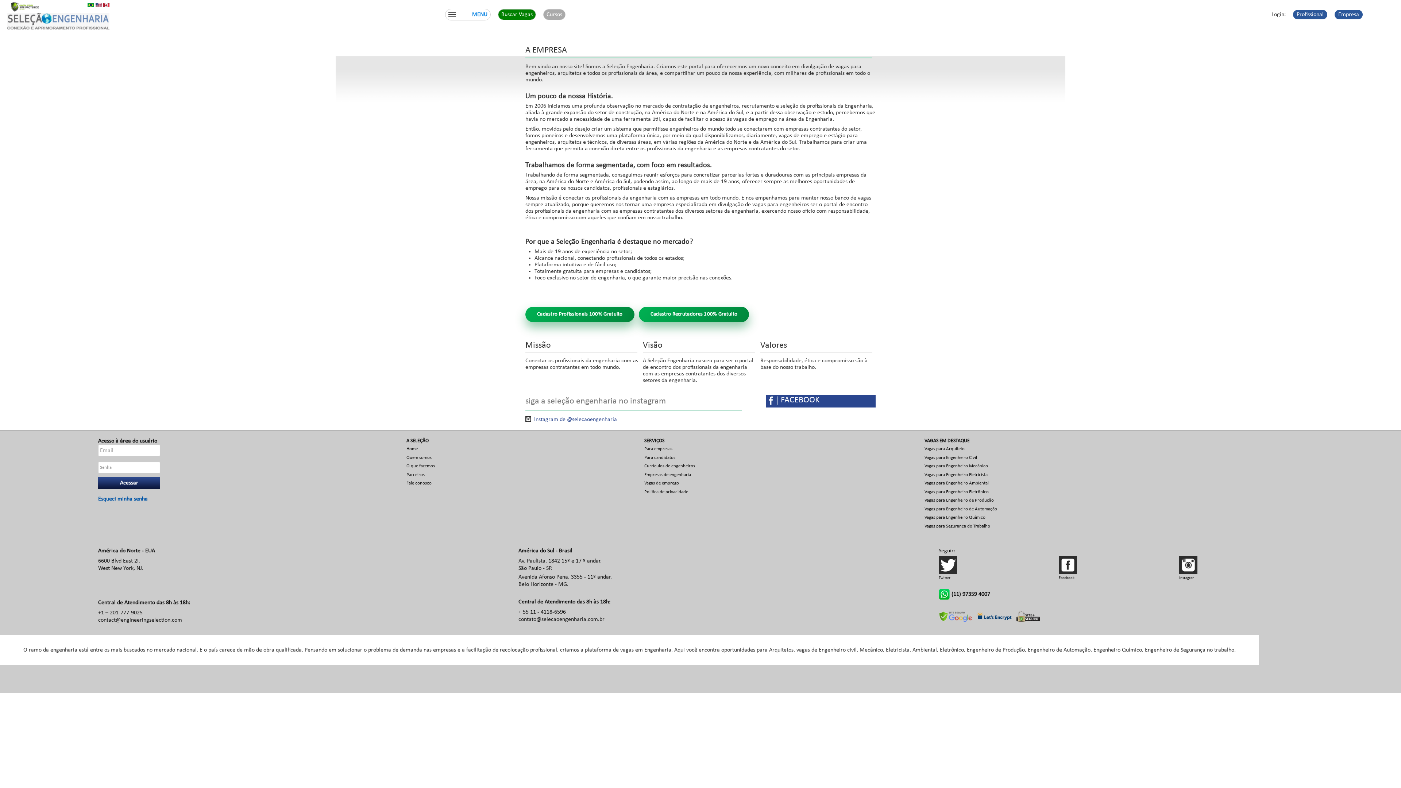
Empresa (1348, 15)
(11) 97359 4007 (971, 594)
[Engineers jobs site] (102, 5)
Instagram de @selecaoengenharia (575, 419)
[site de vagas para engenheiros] (91, 5)
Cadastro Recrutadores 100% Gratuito (694, 314)
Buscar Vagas (517, 15)
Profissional (1310, 15)
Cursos (554, 15)
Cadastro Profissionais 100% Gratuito (580, 314)
